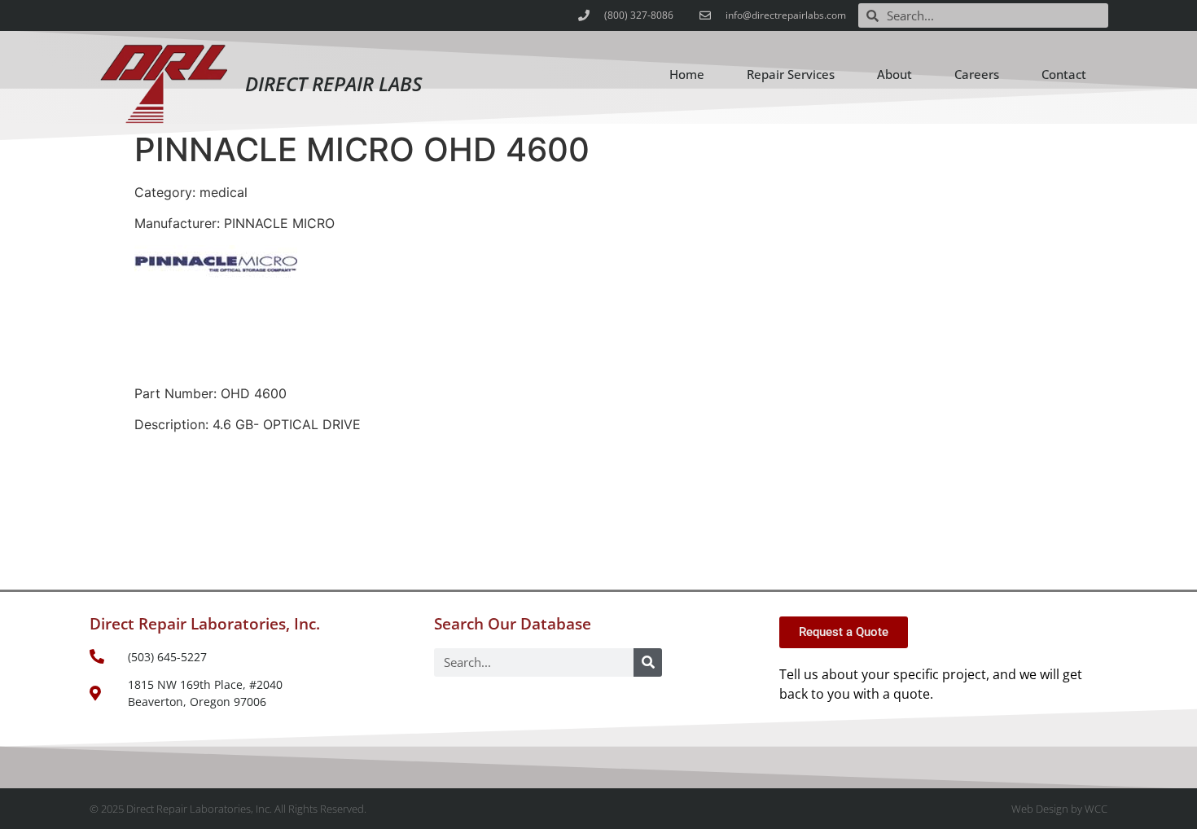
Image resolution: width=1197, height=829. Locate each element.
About (894, 74)
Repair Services (791, 74)
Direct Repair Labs (333, 83)
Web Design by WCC (1059, 808)
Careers (976, 74)
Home (686, 74)
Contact (1063, 74)
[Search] (648, 662)
